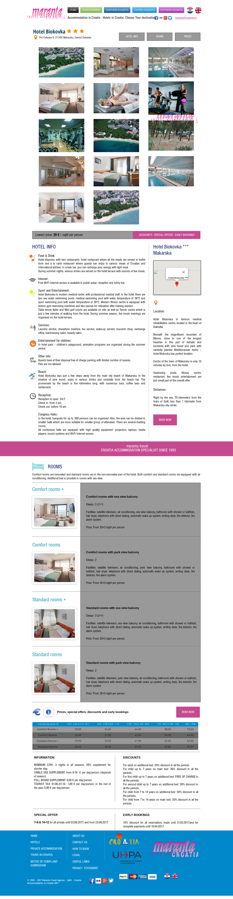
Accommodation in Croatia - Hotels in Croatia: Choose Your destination (111, 18)
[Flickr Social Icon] (161, 18)
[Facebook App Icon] (156, 18)
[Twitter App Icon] (111, 881)
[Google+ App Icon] (165, 18)
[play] (67, 578)
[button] (54, 512)
